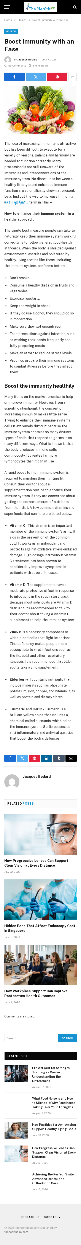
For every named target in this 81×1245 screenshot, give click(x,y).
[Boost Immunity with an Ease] (40, 110)
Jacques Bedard (27, 59)
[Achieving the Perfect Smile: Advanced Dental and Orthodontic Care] (16, 1180)
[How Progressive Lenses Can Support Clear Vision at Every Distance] (40, 834)
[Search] (74, 7)
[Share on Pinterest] (57, 77)
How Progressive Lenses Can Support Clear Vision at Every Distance (54, 1152)
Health (11, 31)
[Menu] (7, 7)
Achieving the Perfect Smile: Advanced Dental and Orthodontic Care (53, 1179)
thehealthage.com (16, 1232)
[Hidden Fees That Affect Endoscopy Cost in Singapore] (40, 899)
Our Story (52, 1217)
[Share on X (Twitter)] (36, 77)
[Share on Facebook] (14, 77)
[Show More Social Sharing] (72, 77)
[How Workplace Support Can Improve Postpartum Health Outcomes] (40, 965)
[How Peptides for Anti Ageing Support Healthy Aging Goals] (16, 1130)
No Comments (17, 65)
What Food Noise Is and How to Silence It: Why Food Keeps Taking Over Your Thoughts (53, 1103)
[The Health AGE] (40, 7)
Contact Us (30, 1217)
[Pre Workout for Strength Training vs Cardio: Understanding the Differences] (16, 1073)
